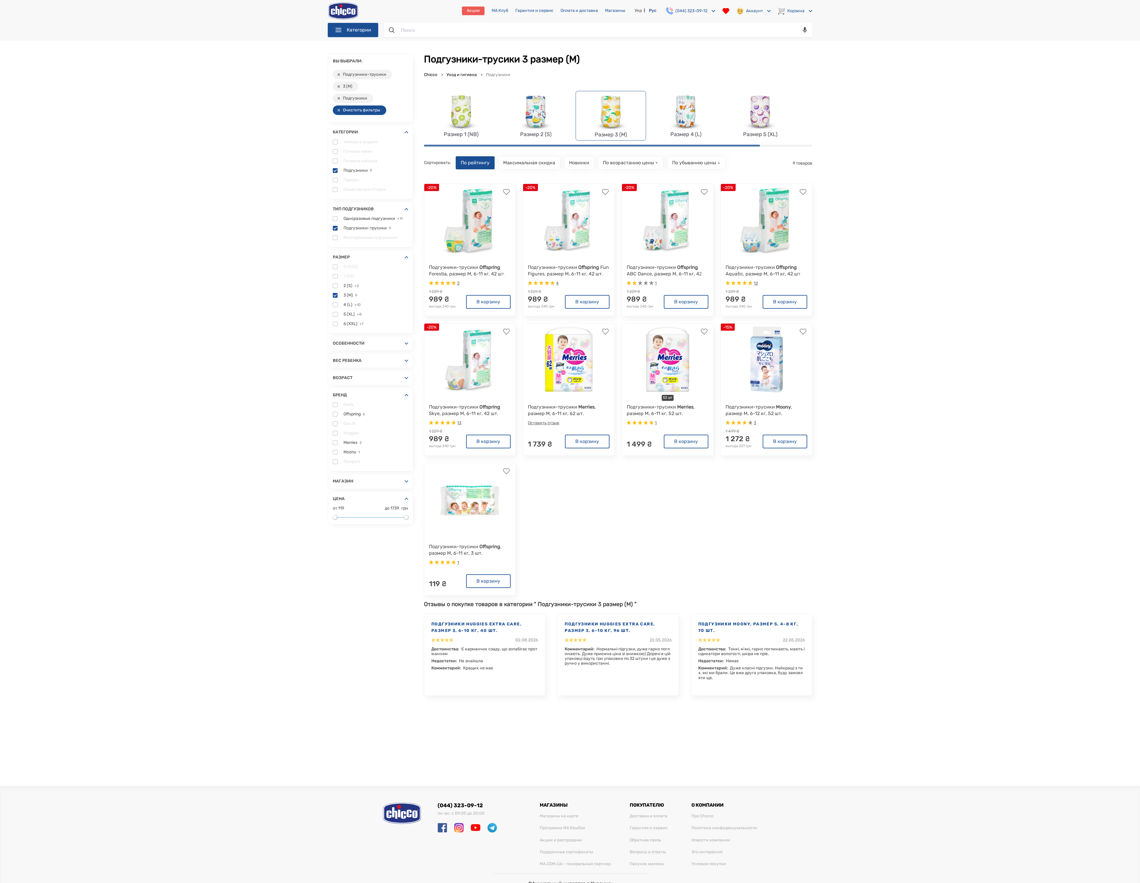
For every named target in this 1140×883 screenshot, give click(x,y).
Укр (638, 10)
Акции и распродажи (561, 840)
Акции (473, 10)
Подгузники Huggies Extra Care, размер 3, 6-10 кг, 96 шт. (610, 627)
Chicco (431, 74)
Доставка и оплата (648, 816)
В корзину (488, 302)
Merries (352, 442)
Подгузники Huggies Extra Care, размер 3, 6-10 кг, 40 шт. (476, 627)
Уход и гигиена (462, 74)
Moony (351, 452)
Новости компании (710, 840)
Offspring (354, 414)
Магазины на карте (559, 816)
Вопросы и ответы (648, 852)
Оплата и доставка (579, 10)
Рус (652, 10)
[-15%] (766, 359)
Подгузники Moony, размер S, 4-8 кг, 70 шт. (748, 627)
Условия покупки (708, 864)
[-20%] (470, 220)
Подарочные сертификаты (566, 852)
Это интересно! (706, 852)
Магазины (615, 10)
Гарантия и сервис (534, 10)
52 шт (667, 397)
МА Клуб (500, 10)
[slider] (335, 517)
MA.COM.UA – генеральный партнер (575, 864)
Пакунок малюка (647, 864)
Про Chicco (702, 816)
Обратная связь (645, 840)
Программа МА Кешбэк (562, 828)
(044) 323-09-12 (460, 805)
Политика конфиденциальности (724, 828)
